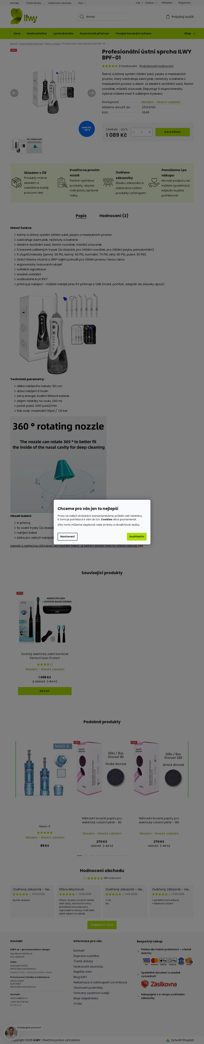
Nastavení (67, 536)
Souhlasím (136, 536)
